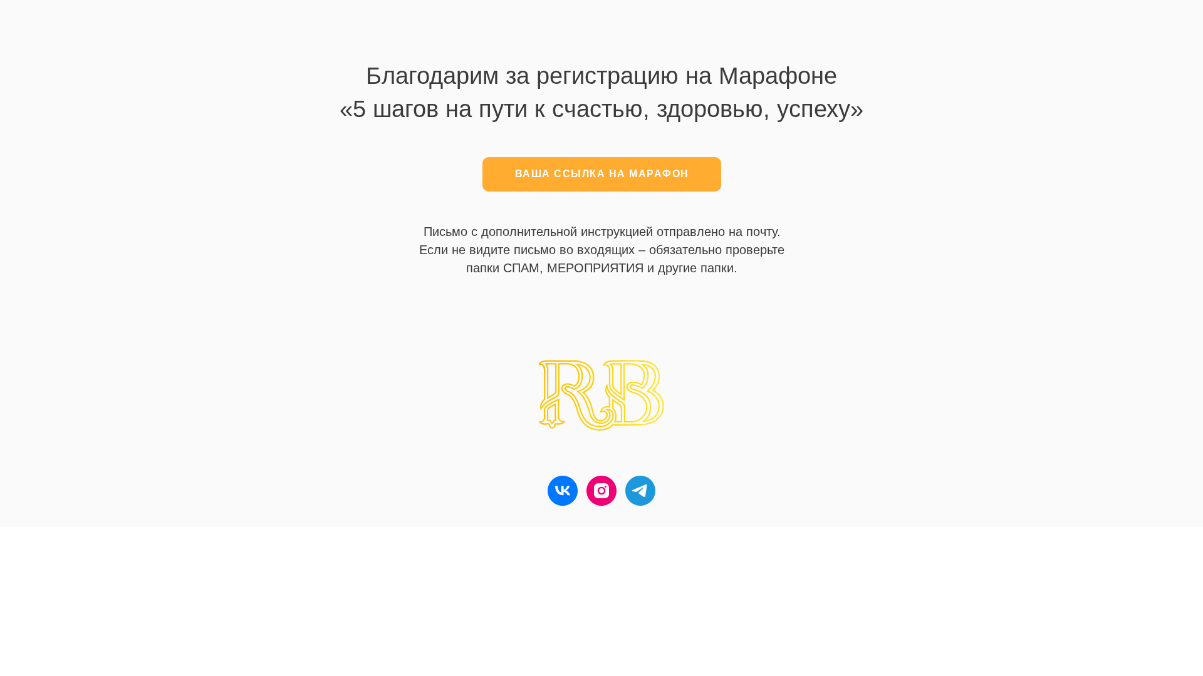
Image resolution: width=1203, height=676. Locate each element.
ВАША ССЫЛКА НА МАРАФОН (602, 173)
